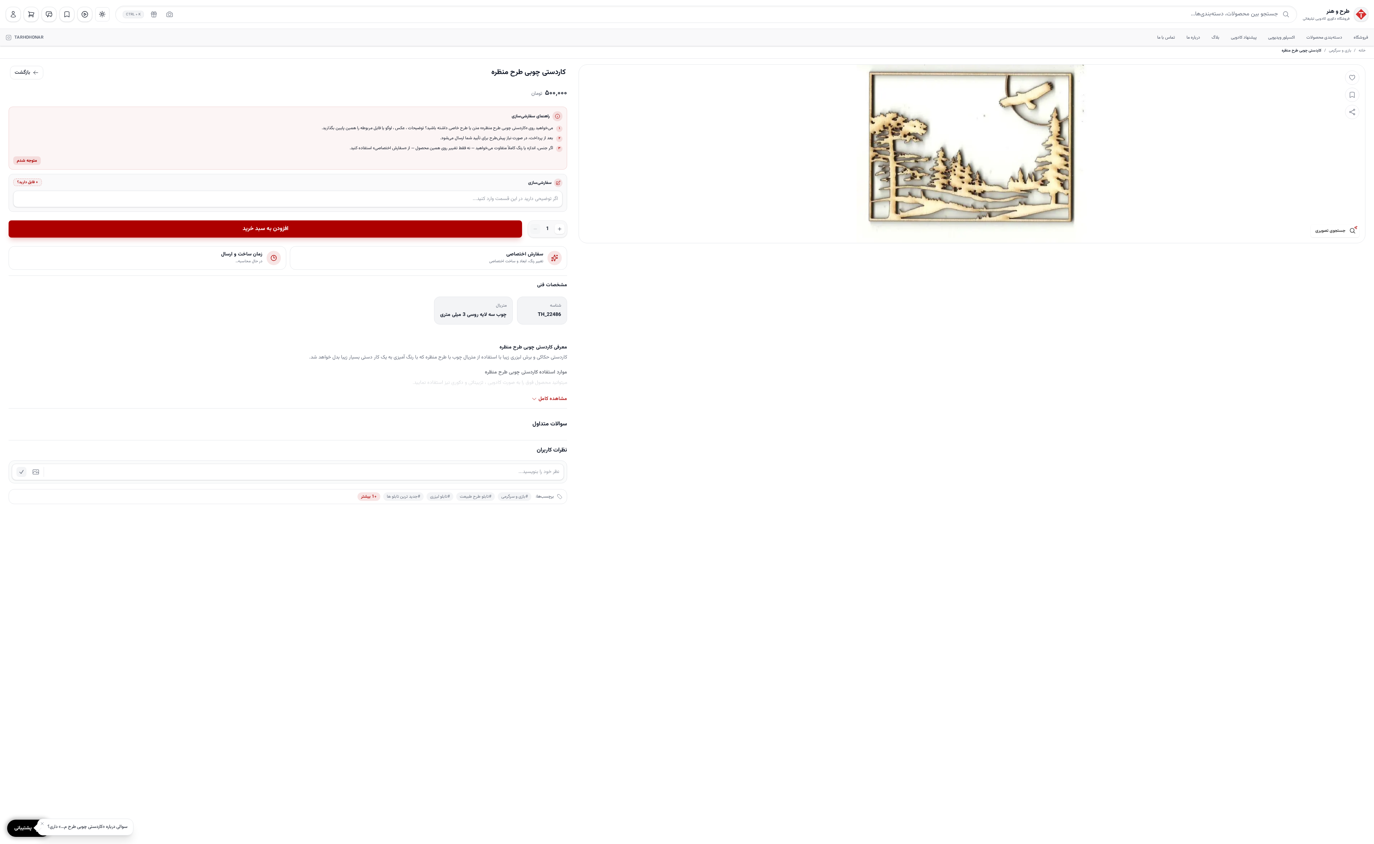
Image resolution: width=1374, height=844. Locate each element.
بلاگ (1215, 37)
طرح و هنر (1338, 12)
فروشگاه (1361, 37)
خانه (1362, 51)
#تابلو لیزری (440, 496)
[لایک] (1352, 77)
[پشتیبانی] (49, 14)
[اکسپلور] (84, 14)
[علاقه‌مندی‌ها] (66, 14)
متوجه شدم (27, 160)
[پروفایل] (13, 14)
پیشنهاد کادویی (1244, 37)
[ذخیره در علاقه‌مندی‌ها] (1352, 95)
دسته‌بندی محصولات (1324, 37)
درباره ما (1193, 37)
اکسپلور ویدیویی (1281, 37)
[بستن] (42, 823)
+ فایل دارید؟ (27, 182)
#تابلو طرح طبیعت (475, 496)
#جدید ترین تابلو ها (403, 496)
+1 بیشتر (369, 496)
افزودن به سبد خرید (265, 228)
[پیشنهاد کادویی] (154, 14)
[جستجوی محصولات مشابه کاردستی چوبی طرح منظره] (1352, 230)
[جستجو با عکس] (169, 14)
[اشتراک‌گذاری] (1352, 112)
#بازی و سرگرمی (514, 496)
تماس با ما (1166, 37)
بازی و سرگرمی (1340, 51)
